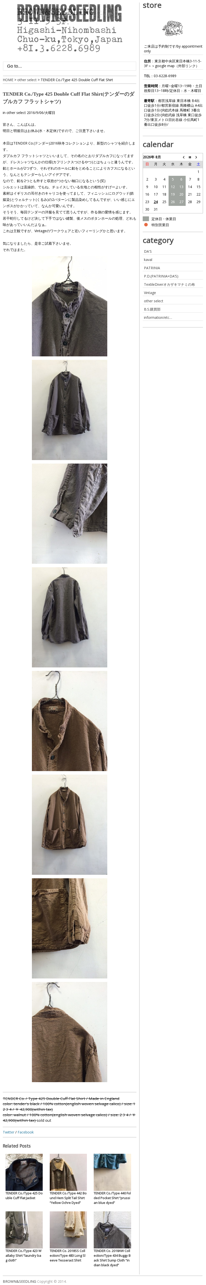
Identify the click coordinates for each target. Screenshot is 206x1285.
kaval (148, 259)
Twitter (8, 1132)
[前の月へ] (181, 157)
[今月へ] (190, 157)
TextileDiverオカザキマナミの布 (169, 284)
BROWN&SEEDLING (19, 1281)
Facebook (26, 1132)
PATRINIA (152, 267)
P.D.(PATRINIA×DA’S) (161, 276)
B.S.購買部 (152, 309)
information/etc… (158, 317)
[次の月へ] (198, 157)
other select (16, 112)
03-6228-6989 (165, 75)
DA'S (148, 251)
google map (165, 65)
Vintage (150, 292)
